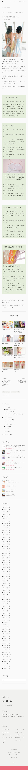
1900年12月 (6, 668)
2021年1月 (5, 620)
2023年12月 (6, 541)
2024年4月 (5, 532)
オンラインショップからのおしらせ (13, 414)
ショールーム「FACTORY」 (8, 737)
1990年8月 (5, 666)
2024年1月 (5, 539)
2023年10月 (6, 546)
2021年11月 (6, 597)
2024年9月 (5, 521)
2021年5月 (5, 610)
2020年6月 (5, 636)
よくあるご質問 (18, 732)
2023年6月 (5, 555)
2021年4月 (5, 613)
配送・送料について (19, 737)
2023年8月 (5, 551)
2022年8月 (5, 576)
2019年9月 (5, 656)
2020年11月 (6, 624)
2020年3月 (5, 643)
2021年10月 (6, 599)
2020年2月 (5, 645)
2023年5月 (5, 557)
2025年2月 (5, 511)
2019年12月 (6, 650)
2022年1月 (5, 592)
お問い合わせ (14, 757)
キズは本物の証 (5, 343)
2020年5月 (5, 638)
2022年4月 (5, 585)
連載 (6, 431)
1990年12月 (6, 663)
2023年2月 (5, 562)
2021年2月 (5, 617)
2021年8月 (5, 603)
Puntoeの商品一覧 (6, 329)
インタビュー (8, 419)
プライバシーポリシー (14, 754)
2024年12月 (6, 516)
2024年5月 (5, 530)
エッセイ (7, 421)
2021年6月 (5, 608)
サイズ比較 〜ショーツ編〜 (7, 370)
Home (3, 12)
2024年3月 (5, 534)
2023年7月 (5, 553)
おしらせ (5, 407)
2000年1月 (5, 661)
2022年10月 (6, 571)
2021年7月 (5, 606)
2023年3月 (5, 560)
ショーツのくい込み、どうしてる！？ (19, 344)
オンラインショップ (19, 729)
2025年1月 (5, 514)
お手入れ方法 (6, 395)
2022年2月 (5, 590)
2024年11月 (6, 518)
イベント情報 (8, 411)
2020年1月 (5, 647)
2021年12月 (6, 594)
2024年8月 (5, 523)
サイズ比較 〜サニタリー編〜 (19, 370)
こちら (17, 714)
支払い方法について (19, 734)
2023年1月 (5, 564)
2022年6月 (5, 580)
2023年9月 (5, 548)
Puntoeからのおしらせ (10, 409)
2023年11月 (6, 544)
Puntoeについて (6, 729)
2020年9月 (5, 629)
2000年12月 (6, 659)
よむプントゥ (9, 12)
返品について (18, 740)
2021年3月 (5, 615)
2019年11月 (6, 652)
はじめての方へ (6, 732)
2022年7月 (5, 578)
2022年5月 (5, 583)
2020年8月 (5, 631)
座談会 (7, 426)
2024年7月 (5, 525)
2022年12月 (6, 567)
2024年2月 (5, 537)
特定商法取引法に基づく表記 (14, 752)
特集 (6, 428)
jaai (3, 742)
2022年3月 (5, 587)
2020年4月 (5, 640)
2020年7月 (5, 633)
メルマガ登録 (14, 749)
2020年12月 (6, 622)
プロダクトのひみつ (7, 734)
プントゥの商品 (15, 391)
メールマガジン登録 (7, 705)
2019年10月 (6, 654)
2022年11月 (6, 569)
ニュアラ (4, 740)
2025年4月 (5, 509)
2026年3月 (5, 507)
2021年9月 (5, 601)
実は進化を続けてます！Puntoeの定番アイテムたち (19, 357)
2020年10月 (6, 626)
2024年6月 (5, 527)
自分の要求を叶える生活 (7, 356)
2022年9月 (5, 574)
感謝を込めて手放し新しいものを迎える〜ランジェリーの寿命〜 (19, 331)
